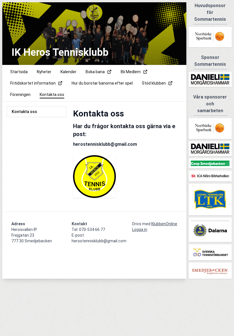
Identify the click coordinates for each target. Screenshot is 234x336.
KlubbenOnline (164, 224)
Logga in (139, 229)
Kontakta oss (24, 111)
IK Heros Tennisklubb (59, 52)
